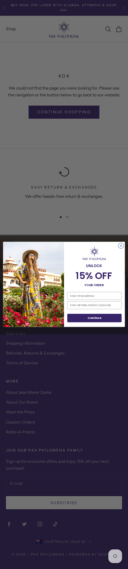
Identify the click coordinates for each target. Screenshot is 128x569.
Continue (94, 318)
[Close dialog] (121, 246)
